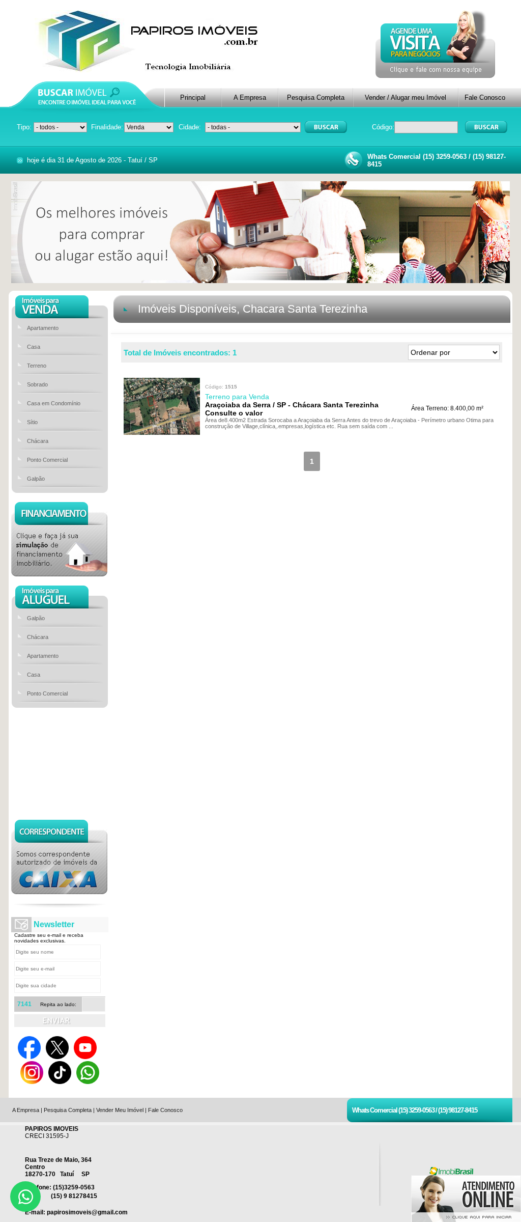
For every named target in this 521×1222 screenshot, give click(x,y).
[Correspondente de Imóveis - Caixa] (59, 891)
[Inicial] (149, 69)
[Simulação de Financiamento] (59, 573)
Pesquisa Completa (315, 97)
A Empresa (250, 97)
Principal (193, 97)
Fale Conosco (485, 97)
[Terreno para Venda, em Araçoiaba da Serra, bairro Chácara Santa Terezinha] (162, 432)
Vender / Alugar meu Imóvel (405, 97)
